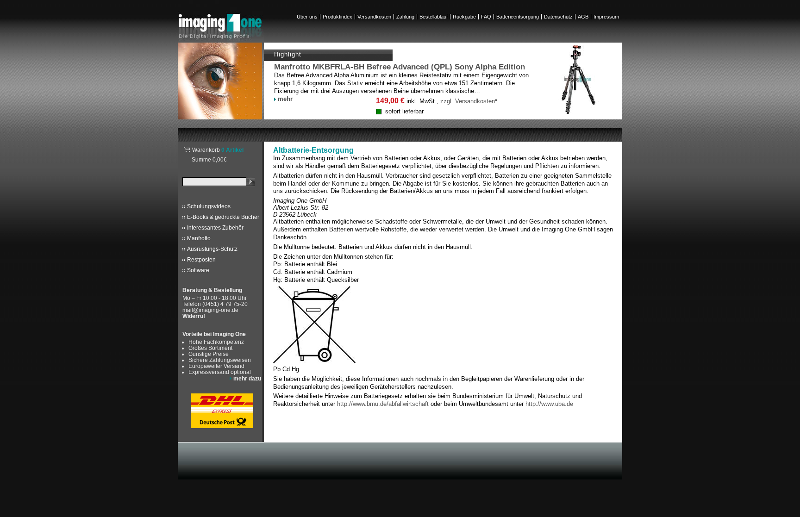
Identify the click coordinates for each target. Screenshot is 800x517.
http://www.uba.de (549, 403)
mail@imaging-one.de (210, 310)
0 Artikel (218, 150)
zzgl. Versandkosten (467, 101)
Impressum (606, 16)
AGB (583, 16)
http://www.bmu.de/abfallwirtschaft (383, 403)
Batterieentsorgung (517, 16)
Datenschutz (558, 16)
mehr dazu (247, 378)
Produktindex (337, 16)
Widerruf (193, 316)
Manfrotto (199, 238)
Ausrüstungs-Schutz (212, 249)
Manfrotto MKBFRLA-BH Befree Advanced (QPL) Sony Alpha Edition (399, 66)
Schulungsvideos (209, 206)
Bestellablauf (433, 16)
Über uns (307, 16)
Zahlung (405, 16)
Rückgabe (464, 16)
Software (198, 270)
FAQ (486, 16)
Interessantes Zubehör (215, 227)
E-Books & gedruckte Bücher (223, 217)
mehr (285, 98)
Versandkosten (374, 16)
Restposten (201, 259)
